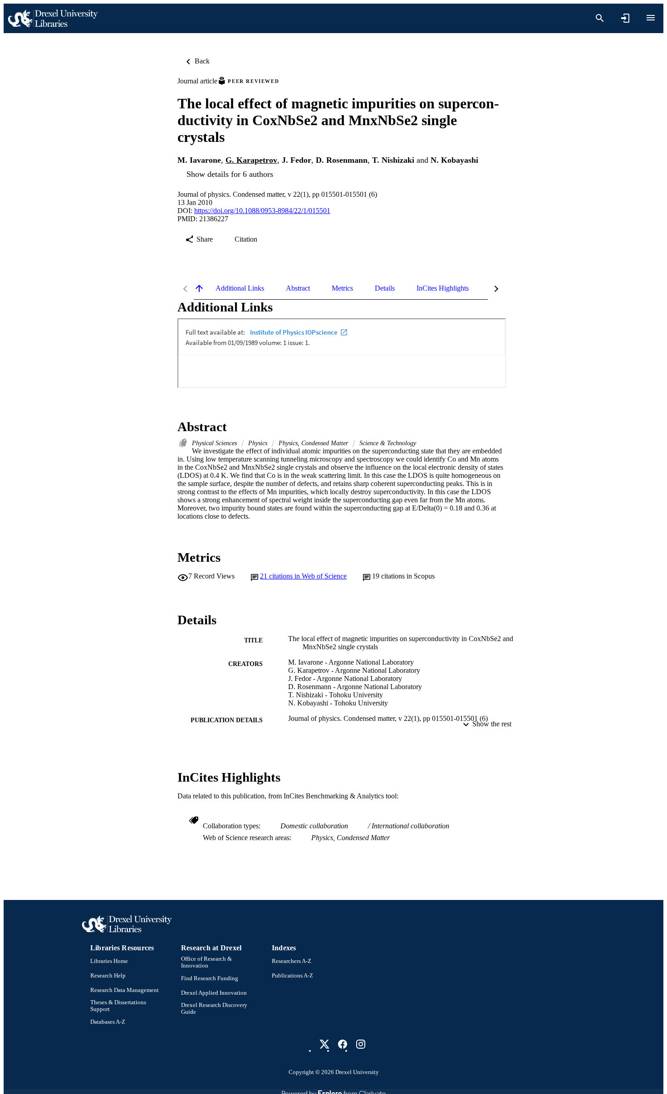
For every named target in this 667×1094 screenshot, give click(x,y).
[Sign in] (625, 18)
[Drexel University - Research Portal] (52, 18)
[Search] (600, 18)
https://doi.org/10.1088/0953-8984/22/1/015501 (262, 210)
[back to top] (199, 288)
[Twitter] (324, 1044)
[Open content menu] (651, 18)
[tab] (240, 288)
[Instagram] (361, 1044)
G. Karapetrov (251, 160)
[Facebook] (343, 1044)
